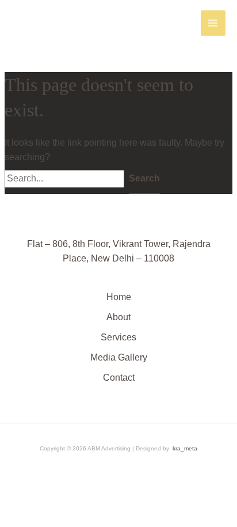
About (118, 317)
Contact (119, 377)
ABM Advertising (56, 22)
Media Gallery (118, 357)
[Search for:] (67, 178)
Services (118, 337)
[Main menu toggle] (213, 22)
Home (118, 297)
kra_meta (185, 448)
